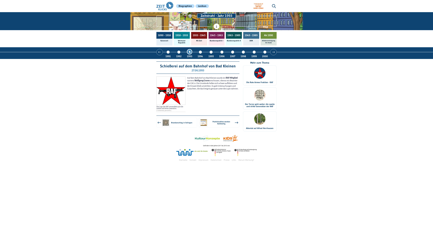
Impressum (203, 160)
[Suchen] (274, 6)
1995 (211, 56)
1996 (222, 56)
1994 (200, 56)
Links (234, 160)
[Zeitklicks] (164, 6)
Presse (226, 160)
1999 (254, 56)
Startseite (183, 160)
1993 (189, 56)
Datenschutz (216, 160)
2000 (265, 56)
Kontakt (193, 160)
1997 (232, 56)
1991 (168, 56)
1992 (179, 56)
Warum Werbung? (246, 160)
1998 (243, 56)
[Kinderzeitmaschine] (186, 15)
